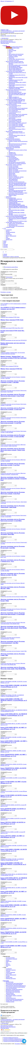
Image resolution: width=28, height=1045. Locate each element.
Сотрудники (9, 234)
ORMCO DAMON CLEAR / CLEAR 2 (18, 103)
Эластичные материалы (14, 146)
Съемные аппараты (10, 156)
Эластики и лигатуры (14, 60)
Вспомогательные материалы (13, 138)
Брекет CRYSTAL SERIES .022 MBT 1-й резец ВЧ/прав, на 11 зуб (12, 836)
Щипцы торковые (13, 175)
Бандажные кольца (13, 224)
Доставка (5, 245)
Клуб (4, 243)
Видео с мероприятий (11, 235)
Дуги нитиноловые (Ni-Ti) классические (18, 108)
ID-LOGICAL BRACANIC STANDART (18, 65)
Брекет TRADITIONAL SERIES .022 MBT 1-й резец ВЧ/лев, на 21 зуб (14, 919)
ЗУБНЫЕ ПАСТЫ (13, 200)
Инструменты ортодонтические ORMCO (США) (16, 195)
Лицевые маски (12, 153)
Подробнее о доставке (6, 292)
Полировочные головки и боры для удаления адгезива (17, 136)
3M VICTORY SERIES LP (15, 68)
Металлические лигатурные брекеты (14, 61)
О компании (9, 229)
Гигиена (11, 51)
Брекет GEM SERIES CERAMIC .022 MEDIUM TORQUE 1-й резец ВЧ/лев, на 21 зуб (13, 864)
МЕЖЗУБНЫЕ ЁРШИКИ (15, 204)
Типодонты (8, 196)
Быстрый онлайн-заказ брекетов (8, 42)
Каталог (5, 45)
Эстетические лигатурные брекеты (14, 71)
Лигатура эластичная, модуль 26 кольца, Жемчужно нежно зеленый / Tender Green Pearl (13, 450)
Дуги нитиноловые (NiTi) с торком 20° (18, 122)
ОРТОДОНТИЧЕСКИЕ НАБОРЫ (17, 205)
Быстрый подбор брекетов (14, 46)
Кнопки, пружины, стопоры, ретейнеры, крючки (15, 56)
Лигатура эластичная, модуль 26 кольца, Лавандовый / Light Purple (13, 506)
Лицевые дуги (12, 152)
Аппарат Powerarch (13, 180)
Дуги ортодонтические (11, 104)
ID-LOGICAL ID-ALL (14, 91)
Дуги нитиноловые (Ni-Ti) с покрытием (18, 114)
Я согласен (23, 1043)
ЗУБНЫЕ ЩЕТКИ (13, 202)
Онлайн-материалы (10, 232)
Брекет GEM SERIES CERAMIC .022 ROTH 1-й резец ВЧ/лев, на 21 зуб (14, 850)
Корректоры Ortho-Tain (14, 159)
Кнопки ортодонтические (15, 140)
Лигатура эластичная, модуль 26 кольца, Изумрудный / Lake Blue (13, 547)
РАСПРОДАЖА (12, 48)
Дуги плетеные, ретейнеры (15, 119)
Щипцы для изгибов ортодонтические (18, 170)
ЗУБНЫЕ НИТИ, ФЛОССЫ (15, 199)
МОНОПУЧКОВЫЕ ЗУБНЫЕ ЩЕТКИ (18, 206)
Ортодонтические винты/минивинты (14, 216)
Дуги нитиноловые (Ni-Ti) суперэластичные (15, 106)
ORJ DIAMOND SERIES (14, 66)
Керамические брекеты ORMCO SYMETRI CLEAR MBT (16, 88)
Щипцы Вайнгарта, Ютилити (15, 168)
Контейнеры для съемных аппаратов (17, 163)
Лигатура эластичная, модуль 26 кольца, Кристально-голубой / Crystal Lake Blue (13, 435)
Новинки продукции (11, 978)
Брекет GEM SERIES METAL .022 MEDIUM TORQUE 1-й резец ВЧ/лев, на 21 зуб (14, 878)
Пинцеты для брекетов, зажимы (16, 176)
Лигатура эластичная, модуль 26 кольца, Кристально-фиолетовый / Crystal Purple (13, 613)
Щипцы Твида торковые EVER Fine (11, 368)
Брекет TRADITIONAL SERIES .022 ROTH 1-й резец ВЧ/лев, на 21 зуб (13, 932)
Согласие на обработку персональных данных (14, 1038)
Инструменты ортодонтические (16, 54)
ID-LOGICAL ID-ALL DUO (15, 92)
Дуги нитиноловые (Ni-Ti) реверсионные (15, 117)
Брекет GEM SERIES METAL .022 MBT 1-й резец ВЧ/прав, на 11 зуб (13, 728)
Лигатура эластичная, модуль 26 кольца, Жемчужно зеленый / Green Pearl (13, 492)
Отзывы (8, 238)
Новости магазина (6, 1015)
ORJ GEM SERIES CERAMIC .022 (17, 100)
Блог (7, 237)
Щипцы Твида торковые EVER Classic (12, 320)
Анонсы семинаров (10, 972)
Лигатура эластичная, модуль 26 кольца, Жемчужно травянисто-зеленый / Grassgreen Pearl (14, 478)
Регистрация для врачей (11, 958)
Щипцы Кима (12, 173)
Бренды (8, 231)
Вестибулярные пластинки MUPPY (17, 162)
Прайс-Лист (9, 961)
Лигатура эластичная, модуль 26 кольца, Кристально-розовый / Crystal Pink (13, 422)
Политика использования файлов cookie (12, 1040)
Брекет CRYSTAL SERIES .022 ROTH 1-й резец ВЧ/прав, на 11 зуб (13, 823)
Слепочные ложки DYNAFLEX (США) (18, 192)
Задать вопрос (9, 277)
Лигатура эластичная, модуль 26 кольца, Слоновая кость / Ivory (13, 560)
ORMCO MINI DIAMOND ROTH (16, 70)
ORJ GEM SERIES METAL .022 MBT (17, 93)
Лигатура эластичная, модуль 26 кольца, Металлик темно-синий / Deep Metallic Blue (13, 668)
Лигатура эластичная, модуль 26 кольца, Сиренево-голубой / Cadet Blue (13, 381)
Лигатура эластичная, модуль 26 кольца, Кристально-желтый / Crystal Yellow (13, 520)
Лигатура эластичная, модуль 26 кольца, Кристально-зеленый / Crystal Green (13, 408)
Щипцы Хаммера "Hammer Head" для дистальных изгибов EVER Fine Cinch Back (13, 357)
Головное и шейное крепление (16, 154)
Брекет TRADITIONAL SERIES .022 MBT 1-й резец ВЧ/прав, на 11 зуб (14, 755)
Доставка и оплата (10, 957)
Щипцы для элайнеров (14, 172)
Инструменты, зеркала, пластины (14, 164)
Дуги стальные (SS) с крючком (16, 124)
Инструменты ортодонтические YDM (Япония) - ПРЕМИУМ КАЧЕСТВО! (17, 183)
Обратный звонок (5, 43)
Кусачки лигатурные (13, 167)
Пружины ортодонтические (15, 145)
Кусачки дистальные (13, 165)
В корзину (3, 277)
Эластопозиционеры (13, 158)
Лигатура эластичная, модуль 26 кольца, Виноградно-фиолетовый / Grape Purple (13, 395)
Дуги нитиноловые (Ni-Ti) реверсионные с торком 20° (15, 121)
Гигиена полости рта (11, 197)
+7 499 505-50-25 (4, 38)
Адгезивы (11, 49)
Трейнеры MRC (12, 161)
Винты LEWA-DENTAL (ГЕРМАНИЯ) (18, 217)
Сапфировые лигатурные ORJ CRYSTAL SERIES (16, 80)
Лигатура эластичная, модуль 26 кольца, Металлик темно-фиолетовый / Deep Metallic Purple (14, 628)
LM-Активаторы (12, 157)
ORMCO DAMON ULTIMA (15, 98)
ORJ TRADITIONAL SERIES (15, 67)
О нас (4, 228)
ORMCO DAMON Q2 (14, 97)
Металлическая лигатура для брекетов (17, 143)
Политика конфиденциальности (10, 1037)
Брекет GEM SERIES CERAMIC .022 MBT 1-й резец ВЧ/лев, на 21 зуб (14, 905)
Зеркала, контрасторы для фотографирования (15, 179)
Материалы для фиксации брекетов (14, 131)
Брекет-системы (12, 50)
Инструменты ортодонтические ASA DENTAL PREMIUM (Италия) (17, 191)
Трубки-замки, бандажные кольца (16, 59)
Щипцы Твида (12, 174)
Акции (4, 240)
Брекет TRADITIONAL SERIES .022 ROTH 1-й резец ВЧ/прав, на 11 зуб (13, 768)
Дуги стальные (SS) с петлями (16, 125)
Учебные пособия (10, 227)
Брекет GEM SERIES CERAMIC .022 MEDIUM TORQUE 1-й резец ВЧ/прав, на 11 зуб (14, 700)
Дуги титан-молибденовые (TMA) (17, 109)
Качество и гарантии (11, 969)
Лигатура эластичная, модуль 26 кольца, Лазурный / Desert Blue (13, 533)
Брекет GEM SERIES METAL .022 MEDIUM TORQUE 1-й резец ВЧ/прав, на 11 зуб (14, 714)
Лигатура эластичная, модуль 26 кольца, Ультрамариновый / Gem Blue (13, 642)
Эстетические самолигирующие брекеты (15, 99)
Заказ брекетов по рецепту (7, 40)
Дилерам (8, 233)
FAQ (7, 962)
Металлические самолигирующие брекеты (16, 89)
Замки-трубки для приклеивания (16, 223)
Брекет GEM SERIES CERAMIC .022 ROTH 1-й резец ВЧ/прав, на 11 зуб (14, 686)
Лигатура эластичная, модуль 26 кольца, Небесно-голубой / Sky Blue (13, 574)
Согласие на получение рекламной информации (14, 1041)
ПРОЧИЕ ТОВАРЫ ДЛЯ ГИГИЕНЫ (17, 215)
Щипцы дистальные (13, 169)
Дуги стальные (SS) (13, 110)
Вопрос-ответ (9, 239)
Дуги (10, 52)
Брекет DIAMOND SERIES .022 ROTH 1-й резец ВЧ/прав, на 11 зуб (13, 809)
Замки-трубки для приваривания (16, 226)
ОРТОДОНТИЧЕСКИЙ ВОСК (16, 201)
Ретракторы (11, 57)
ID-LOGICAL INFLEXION (15, 102)
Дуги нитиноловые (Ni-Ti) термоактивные (15, 112)
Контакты (5, 247)
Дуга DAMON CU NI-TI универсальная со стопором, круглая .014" (13, 308)
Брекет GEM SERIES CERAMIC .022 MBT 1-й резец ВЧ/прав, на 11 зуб (14, 741)
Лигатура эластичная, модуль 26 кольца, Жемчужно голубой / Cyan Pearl (13, 464)
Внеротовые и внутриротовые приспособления (13, 148)
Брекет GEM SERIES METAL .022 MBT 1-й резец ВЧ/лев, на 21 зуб (13, 892)
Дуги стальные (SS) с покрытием (16, 115)
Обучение (5, 244)
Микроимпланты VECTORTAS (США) (18, 221)
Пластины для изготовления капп (16, 181)
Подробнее (17, 1043)
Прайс (4, 242)
